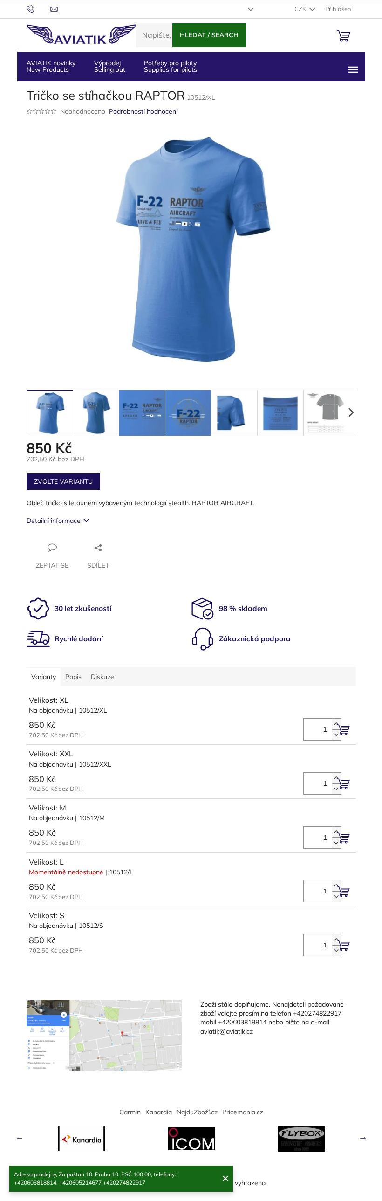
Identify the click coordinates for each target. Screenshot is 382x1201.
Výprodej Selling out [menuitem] (109, 66)
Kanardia (158, 1112)
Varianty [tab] (43, 677)
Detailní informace (54, 520)
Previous (19, 1136)
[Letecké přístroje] (301, 1139)
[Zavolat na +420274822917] (38, 8)
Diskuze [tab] (102, 677)
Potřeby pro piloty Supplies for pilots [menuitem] (170, 66)
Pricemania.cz (242, 1112)
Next (363, 1136)
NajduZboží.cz (197, 1112)
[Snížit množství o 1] (336, 734)
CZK (300, 9)
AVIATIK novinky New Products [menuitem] (51, 66)
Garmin (130, 1112)
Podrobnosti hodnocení (143, 111)
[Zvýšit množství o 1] (336, 724)
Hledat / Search (209, 35)
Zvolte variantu (63, 481)
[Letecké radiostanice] (191, 1138)
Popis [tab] (73, 677)
